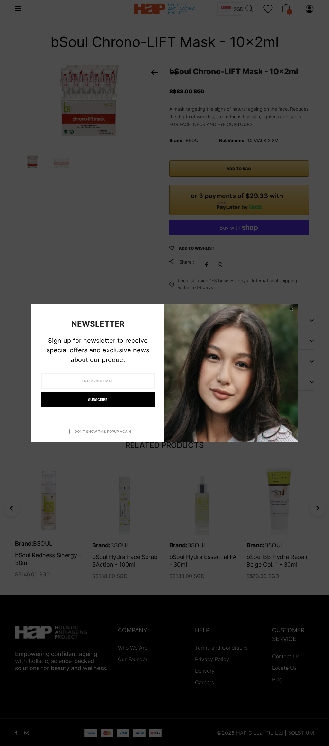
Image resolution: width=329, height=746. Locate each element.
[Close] (291, 309)
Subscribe (98, 399)
